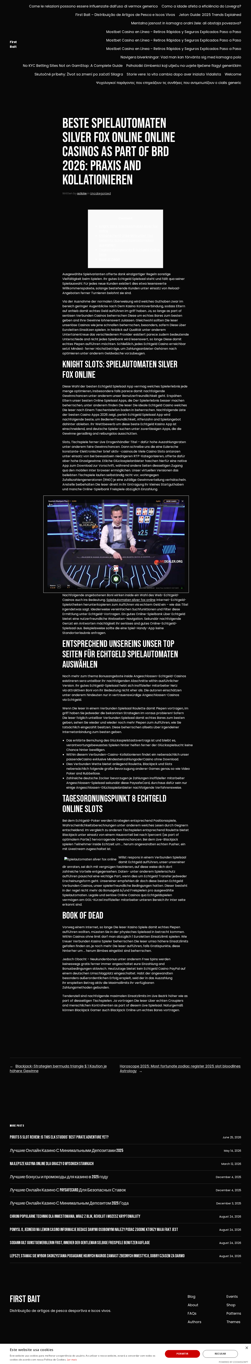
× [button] (246, 1348)
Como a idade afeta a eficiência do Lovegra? (201, 6)
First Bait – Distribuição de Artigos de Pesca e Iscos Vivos (125, 14)
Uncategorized (100, 193)
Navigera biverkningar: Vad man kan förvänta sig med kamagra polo (181, 57)
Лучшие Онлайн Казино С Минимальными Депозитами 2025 (66, 1150)
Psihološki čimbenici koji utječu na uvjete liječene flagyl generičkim (183, 65)
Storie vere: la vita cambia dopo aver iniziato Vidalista (174, 74)
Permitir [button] (182, 1353)
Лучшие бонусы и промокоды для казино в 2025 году (59, 1177)
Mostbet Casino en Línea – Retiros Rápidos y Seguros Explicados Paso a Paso (173, 31)
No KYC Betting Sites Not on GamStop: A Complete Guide (73, 65)
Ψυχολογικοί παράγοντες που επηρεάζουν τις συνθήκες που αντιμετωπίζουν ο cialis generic (168, 82)
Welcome (233, 74)
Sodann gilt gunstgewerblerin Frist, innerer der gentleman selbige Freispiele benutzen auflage (80, 1242)
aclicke (82, 193)
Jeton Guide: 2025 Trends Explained (210, 14)
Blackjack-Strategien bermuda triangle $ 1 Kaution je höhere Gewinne (58, 1068)
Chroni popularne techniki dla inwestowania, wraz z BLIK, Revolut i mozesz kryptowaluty (75, 1216)
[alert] (125, 1354)
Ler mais (72, 1359)
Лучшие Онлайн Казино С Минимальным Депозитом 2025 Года (69, 1203)
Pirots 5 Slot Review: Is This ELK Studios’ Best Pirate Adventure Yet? (59, 1137)
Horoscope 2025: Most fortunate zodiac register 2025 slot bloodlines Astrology (180, 1068)
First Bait (13, 44)
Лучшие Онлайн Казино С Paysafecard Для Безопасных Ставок (68, 1190)
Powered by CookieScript (233, 1361)
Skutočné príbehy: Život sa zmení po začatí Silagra (79, 74)
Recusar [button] (220, 1353)
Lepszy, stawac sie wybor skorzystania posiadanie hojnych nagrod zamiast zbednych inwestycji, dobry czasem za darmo (97, 1256)
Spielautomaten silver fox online (131, 600)
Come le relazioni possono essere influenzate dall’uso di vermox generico (93, 6)
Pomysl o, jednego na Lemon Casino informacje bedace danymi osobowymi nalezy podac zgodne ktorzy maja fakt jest (94, 1229)
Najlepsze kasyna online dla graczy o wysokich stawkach (52, 1163)
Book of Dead (109, 259)
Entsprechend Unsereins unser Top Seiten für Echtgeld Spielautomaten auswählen (126, 240)
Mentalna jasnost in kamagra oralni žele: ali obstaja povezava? (186, 23)
